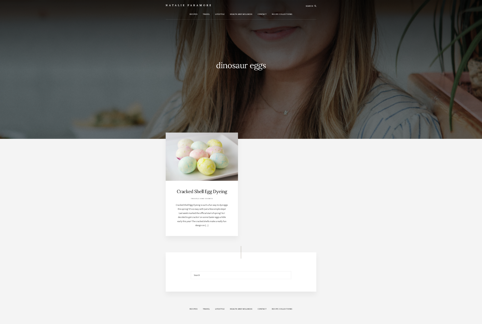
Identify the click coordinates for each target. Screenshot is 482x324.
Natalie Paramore (189, 5)
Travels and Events (202, 198)
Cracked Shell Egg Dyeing (202, 191)
